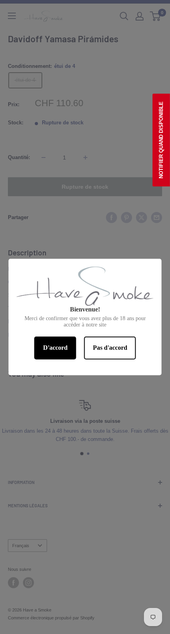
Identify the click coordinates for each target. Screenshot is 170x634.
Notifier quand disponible (161, 139)
